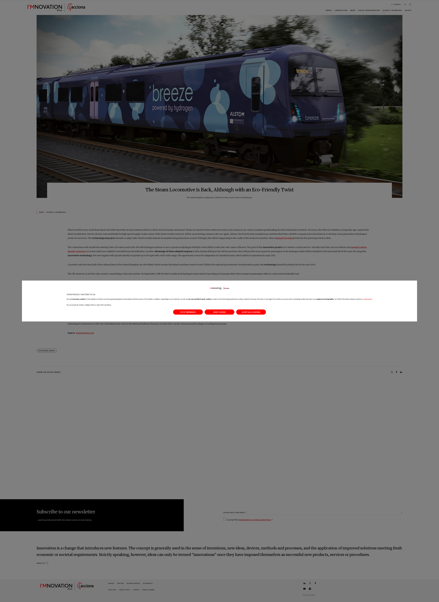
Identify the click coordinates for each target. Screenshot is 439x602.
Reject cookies (219, 312)
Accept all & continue (251, 312)
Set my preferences (188, 312)
